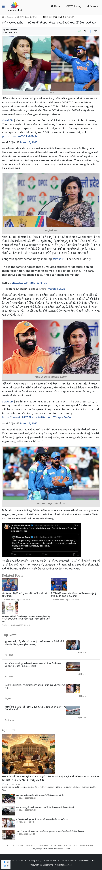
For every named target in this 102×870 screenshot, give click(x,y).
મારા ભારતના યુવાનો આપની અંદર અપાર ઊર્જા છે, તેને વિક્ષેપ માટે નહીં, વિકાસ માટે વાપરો (45, 807)
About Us (10, 846)
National (9, 655)
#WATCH (7, 120)
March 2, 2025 (56, 289)
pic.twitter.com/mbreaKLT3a (29, 283)
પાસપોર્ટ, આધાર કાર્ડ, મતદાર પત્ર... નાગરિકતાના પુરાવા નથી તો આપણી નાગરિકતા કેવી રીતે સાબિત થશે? (50, 831)
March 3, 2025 (28, 142)
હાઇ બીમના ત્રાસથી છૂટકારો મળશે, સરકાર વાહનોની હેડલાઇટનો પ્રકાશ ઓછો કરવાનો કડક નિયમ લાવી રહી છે (33, 665)
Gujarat (8, 698)
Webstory (76, 6)
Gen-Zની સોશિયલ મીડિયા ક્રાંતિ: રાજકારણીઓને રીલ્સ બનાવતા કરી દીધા (40, 795)
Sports (10, 17)
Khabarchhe (11, 30)
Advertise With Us (45, 846)
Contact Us (20, 846)
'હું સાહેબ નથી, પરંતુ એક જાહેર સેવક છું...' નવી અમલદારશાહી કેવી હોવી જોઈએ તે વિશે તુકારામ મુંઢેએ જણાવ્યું (34, 643)
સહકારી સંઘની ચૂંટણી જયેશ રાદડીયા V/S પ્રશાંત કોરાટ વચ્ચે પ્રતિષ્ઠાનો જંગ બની (35, 686)
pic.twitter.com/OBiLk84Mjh (19, 136)
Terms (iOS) (73, 846)
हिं (7, 866)
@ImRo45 (58, 259)
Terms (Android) (60, 846)
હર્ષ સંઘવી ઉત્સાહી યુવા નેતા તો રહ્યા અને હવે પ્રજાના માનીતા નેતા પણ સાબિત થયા (42, 819)
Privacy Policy (31, 846)
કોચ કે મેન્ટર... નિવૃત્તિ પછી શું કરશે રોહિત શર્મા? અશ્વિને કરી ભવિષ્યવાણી (24, 594)
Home (57, 6)
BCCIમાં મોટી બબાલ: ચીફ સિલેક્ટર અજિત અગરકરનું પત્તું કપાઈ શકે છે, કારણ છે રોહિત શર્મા (73, 594)
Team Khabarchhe (86, 846)
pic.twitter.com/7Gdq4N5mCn (52, 417)
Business (9, 720)
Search (93, 6)
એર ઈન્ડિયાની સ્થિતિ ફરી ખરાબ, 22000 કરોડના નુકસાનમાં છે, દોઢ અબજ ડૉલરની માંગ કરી (35, 708)
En (7, 862)
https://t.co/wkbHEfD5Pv (17, 417)
